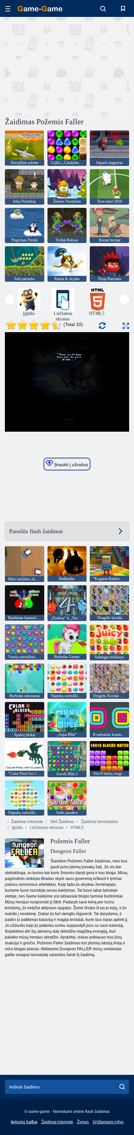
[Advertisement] (59, 66)
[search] (122, 1087)
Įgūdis (17, 827)
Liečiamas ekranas (46, 827)
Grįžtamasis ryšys (108, 1122)
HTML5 (77, 827)
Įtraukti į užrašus (70, 464)
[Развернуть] (126, 326)
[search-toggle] (103, 8)
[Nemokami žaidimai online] (40, 8)
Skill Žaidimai (61, 821)
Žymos (83, 1122)
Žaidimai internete (27, 821)
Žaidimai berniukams (99, 821)
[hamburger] (8, 8)
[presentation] (9, 299)
